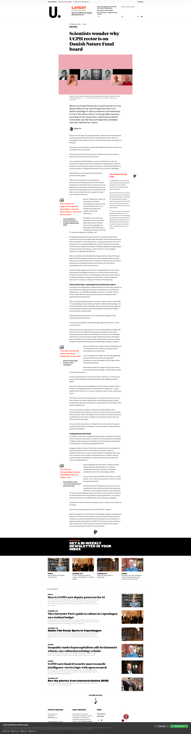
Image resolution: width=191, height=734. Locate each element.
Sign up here (72, 553)
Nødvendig (7, 731)
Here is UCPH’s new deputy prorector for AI (82, 14)
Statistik (25, 731)
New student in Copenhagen (105, 10)
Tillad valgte (162, 726)
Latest (79, 8)
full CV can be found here (96, 526)
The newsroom (101, 714)
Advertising (100, 716)
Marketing (34, 731)
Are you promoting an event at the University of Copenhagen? (106, 7)
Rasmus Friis (77, 128)
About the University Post (128, 6)
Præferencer (16, 731)
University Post (52, 1)
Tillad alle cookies (179, 726)
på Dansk (140, 1)
